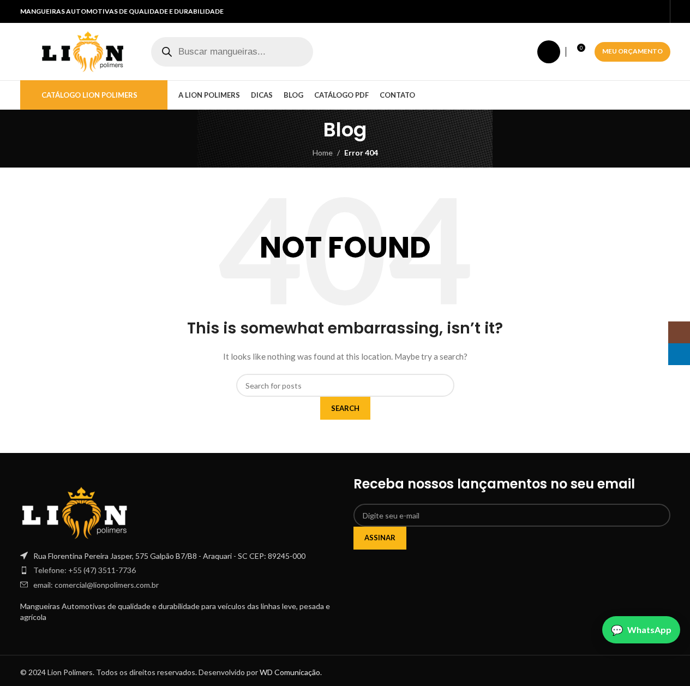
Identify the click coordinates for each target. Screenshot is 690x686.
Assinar (379, 537)
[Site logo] (83, 50)
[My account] (549, 52)
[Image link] (74, 511)
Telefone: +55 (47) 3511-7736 (84, 570)
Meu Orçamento (632, 51)
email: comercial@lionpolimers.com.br (96, 584)
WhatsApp (649, 629)
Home (323, 152)
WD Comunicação (290, 672)
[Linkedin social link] (657, 11)
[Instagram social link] (644, 11)
